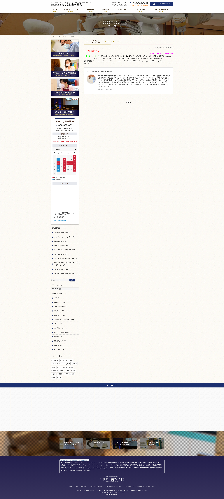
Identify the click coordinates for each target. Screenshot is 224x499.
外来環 (100, 486)
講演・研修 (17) (59, 349)
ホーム (70, 486)
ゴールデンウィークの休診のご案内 (64, 237)
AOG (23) (57, 298)
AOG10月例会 (92, 41)
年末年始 (55, 370)
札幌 (62, 370)
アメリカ (69, 360)
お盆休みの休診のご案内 (61, 232)
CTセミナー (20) (59, 311)
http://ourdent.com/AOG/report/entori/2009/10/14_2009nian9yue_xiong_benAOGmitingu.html (130, 61)
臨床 (54, 377)
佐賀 (68, 363)
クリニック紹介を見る (59, 220)
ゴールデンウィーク (58, 363)
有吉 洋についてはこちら (105, 89)
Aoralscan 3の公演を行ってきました (65, 258)
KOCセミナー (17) (60, 315)
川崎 (65, 367)
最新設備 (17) (58, 345)
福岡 (67, 374)
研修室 (60, 374)
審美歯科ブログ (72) (60, 341)
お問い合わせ (128, 486)
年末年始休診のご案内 (60, 241)
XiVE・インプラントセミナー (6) (64, 319)
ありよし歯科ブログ (81, 486)
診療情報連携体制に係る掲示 (113, 486)
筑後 (72, 374)
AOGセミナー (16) (60, 302)
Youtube (55, 360)
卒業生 (75, 363)
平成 (71, 367)
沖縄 (74, 370)
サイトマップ (151, 486)
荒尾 (60, 377)
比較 (68, 370)
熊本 (54, 374)
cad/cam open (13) (60, 306)
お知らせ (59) (58, 323)
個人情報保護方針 (140, 486)
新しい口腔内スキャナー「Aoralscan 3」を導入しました (65, 264)
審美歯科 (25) (58, 336)
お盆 (62, 360)
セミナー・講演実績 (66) (61, 332)
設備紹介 (92, 486)
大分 (60, 367)
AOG (171, 47)
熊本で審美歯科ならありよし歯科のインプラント (110, 492)
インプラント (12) (59, 328)
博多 (54, 367)
